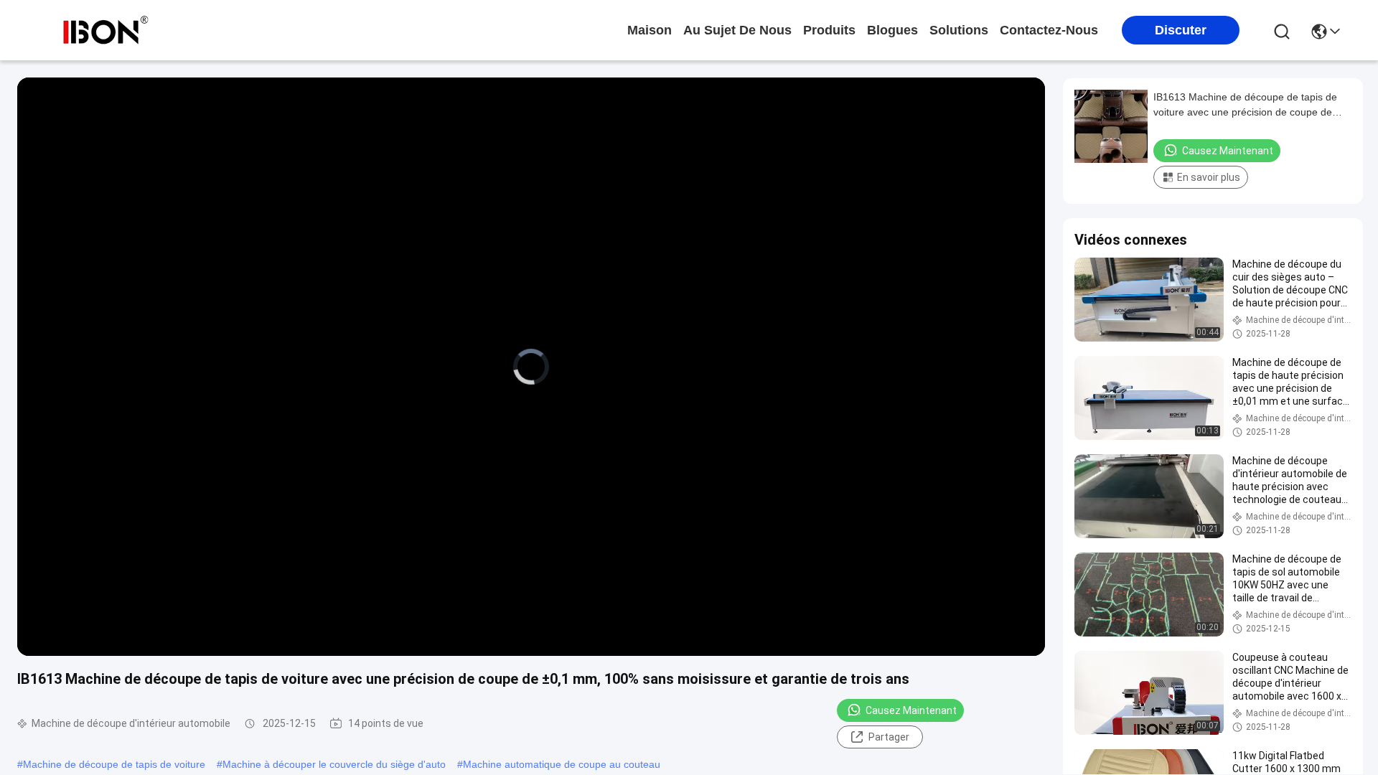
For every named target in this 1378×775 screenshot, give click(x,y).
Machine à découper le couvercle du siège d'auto (334, 764)
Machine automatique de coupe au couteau (561, 764)
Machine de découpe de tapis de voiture (114, 764)
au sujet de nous (737, 30)
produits (829, 30)
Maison (649, 30)
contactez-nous (1049, 30)
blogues (892, 30)
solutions (958, 30)
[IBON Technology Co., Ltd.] (106, 30)
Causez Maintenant (911, 710)
